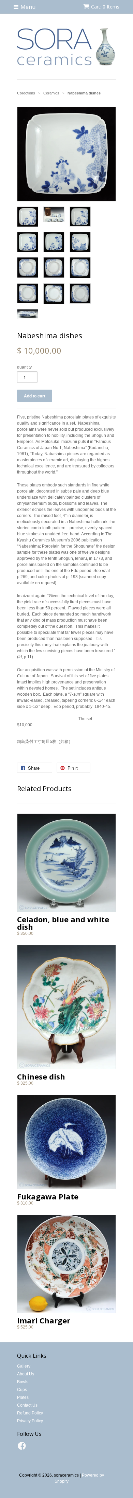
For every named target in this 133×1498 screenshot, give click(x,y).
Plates (23, 1397)
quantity (24, 367)
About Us (25, 1374)
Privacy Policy (30, 1421)
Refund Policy (30, 1413)
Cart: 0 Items (105, 6)
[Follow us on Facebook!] (23, 1448)
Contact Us (27, 1405)
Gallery (23, 1366)
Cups (22, 1389)
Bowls (22, 1381)
